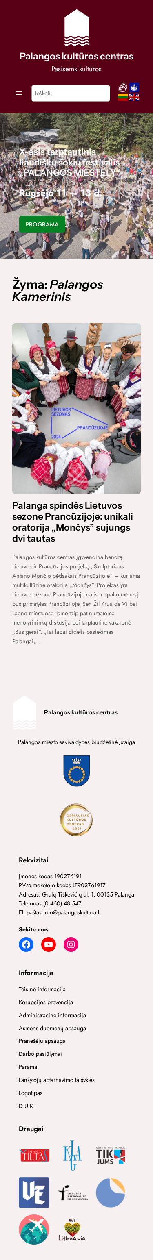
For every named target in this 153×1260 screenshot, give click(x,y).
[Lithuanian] (123, 99)
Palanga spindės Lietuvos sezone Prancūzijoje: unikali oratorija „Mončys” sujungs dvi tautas (72, 522)
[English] (134, 99)
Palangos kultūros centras (76, 56)
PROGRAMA (42, 224)
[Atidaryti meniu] (19, 93)
